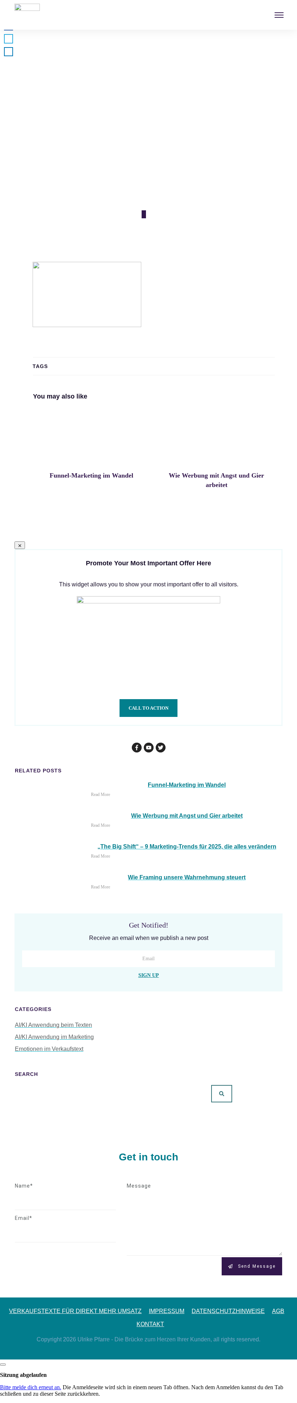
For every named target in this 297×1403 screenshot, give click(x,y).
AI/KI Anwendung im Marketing (54, 1037)
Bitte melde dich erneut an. (30, 1387)
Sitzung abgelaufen (23, 1375)
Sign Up (148, 975)
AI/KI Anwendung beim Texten (53, 1025)
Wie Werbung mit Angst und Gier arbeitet (216, 452)
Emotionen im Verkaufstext (49, 1049)
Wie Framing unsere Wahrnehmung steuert (187, 877)
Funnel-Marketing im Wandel (91, 452)
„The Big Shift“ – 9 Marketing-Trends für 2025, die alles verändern (186, 846)
